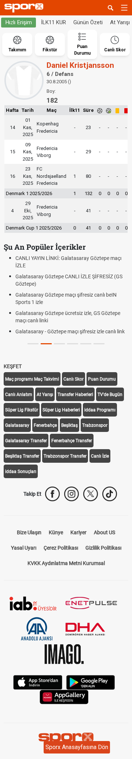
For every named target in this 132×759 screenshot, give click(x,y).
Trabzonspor (94, 425)
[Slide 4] (85, 344)
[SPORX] (66, 739)
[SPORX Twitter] (90, 494)
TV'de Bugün (110, 394)
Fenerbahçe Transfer (71, 440)
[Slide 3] (72, 344)
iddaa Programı (99, 409)
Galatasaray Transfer (26, 440)
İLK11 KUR (53, 22)
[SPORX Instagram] (71, 494)
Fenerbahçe (45, 425)
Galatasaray (17, 425)
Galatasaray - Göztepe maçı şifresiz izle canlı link (70, 331)
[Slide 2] (59, 344)
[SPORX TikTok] (110, 494)
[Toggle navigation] (124, 7)
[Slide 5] (99, 344)
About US (104, 532)
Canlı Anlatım (18, 394)
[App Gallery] (64, 696)
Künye (56, 532)
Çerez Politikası (61, 548)
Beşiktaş (69, 425)
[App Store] (37, 681)
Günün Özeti (88, 22)
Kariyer (78, 532)
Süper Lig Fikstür (21, 409)
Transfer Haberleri (75, 394)
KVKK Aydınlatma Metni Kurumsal (66, 563)
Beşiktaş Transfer (22, 456)
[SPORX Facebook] (52, 494)
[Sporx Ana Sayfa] (25, 7)
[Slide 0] (32, 344)
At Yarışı (45, 394)
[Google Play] (90, 681)
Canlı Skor (73, 379)
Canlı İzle (100, 456)
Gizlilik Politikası (103, 548)
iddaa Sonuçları (20, 471)
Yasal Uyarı (23, 548)
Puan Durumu (102, 379)
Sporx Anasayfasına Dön (76, 747)
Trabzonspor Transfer (65, 456)
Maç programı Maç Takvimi (32, 379)
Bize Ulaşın (29, 532)
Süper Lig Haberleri (61, 409)
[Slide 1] (46, 344)
